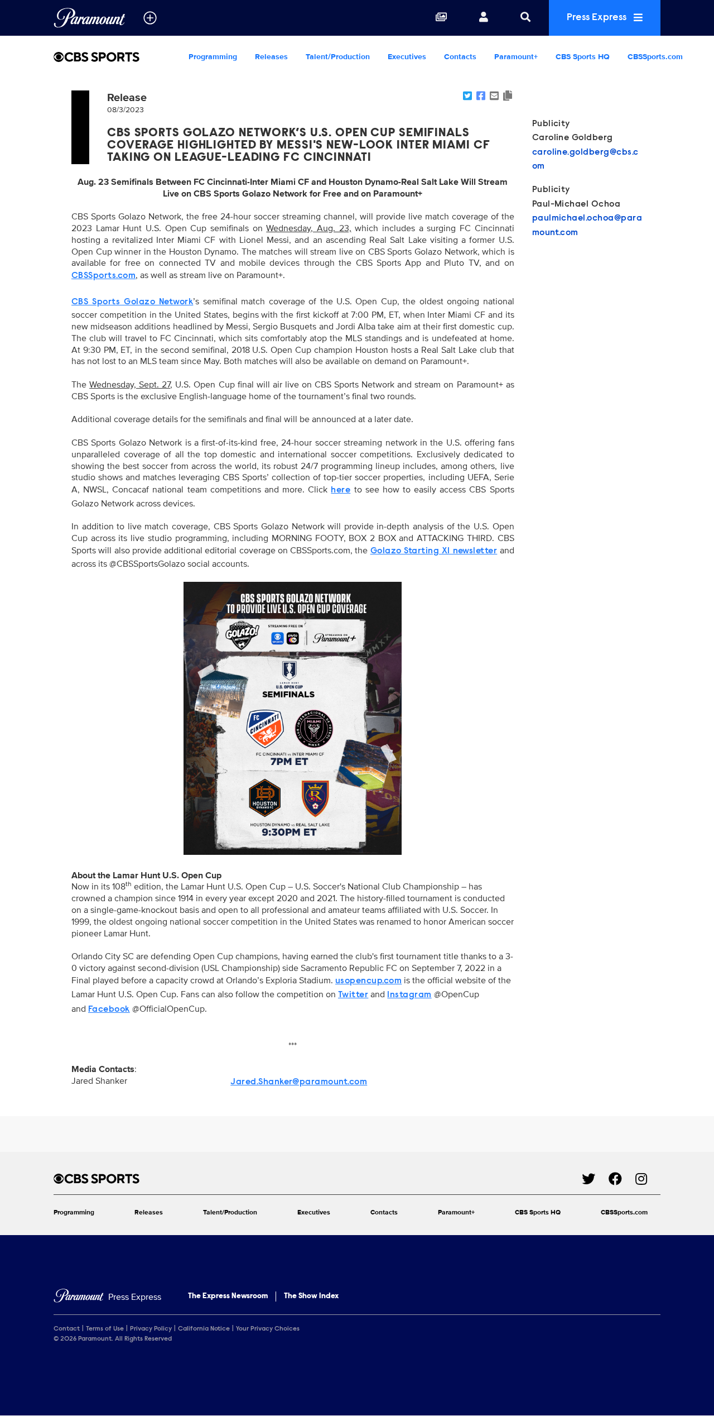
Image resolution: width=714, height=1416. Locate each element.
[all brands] (150, 18)
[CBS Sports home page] (318, 1179)
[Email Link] (494, 96)
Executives (407, 56)
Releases (271, 56)
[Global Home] (90, 18)
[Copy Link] (507, 96)
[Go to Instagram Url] (647, 1178)
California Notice (204, 1329)
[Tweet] (467, 96)
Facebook (109, 1009)
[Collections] (441, 18)
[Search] (525, 18)
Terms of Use (105, 1329)
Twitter (353, 995)
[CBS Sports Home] (117, 57)
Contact (67, 1329)
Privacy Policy (151, 1329)
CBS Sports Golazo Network (132, 302)
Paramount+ (516, 56)
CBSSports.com (655, 56)
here (340, 490)
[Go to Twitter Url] (595, 1178)
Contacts (460, 56)
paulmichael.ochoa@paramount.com (587, 225)
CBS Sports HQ (583, 56)
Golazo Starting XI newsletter (434, 551)
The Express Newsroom (228, 1296)
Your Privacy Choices (268, 1329)
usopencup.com (368, 981)
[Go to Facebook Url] (622, 1178)
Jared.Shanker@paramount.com (298, 1082)
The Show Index (311, 1296)
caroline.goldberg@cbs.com (585, 159)
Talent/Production (338, 56)
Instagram (409, 995)
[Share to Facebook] (480, 96)
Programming (213, 56)
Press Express (598, 18)
